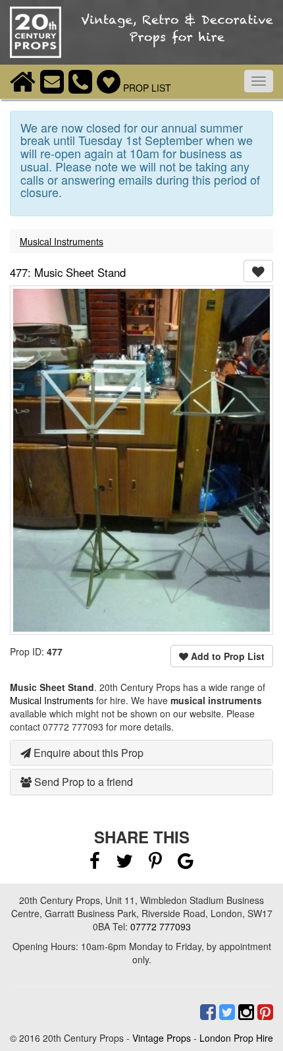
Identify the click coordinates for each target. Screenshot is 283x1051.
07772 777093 (160, 926)
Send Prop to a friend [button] (82, 781)
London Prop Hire (236, 1037)
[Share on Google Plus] (185, 863)
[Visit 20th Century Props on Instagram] (244, 1012)
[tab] (141, 753)
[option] (141, 460)
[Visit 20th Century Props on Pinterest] (263, 1012)
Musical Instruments (61, 241)
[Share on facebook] (95, 863)
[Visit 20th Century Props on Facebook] (206, 1012)
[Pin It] (155, 863)
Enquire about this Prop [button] (87, 752)
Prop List (145, 87)
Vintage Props (161, 1037)
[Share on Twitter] (126, 863)
